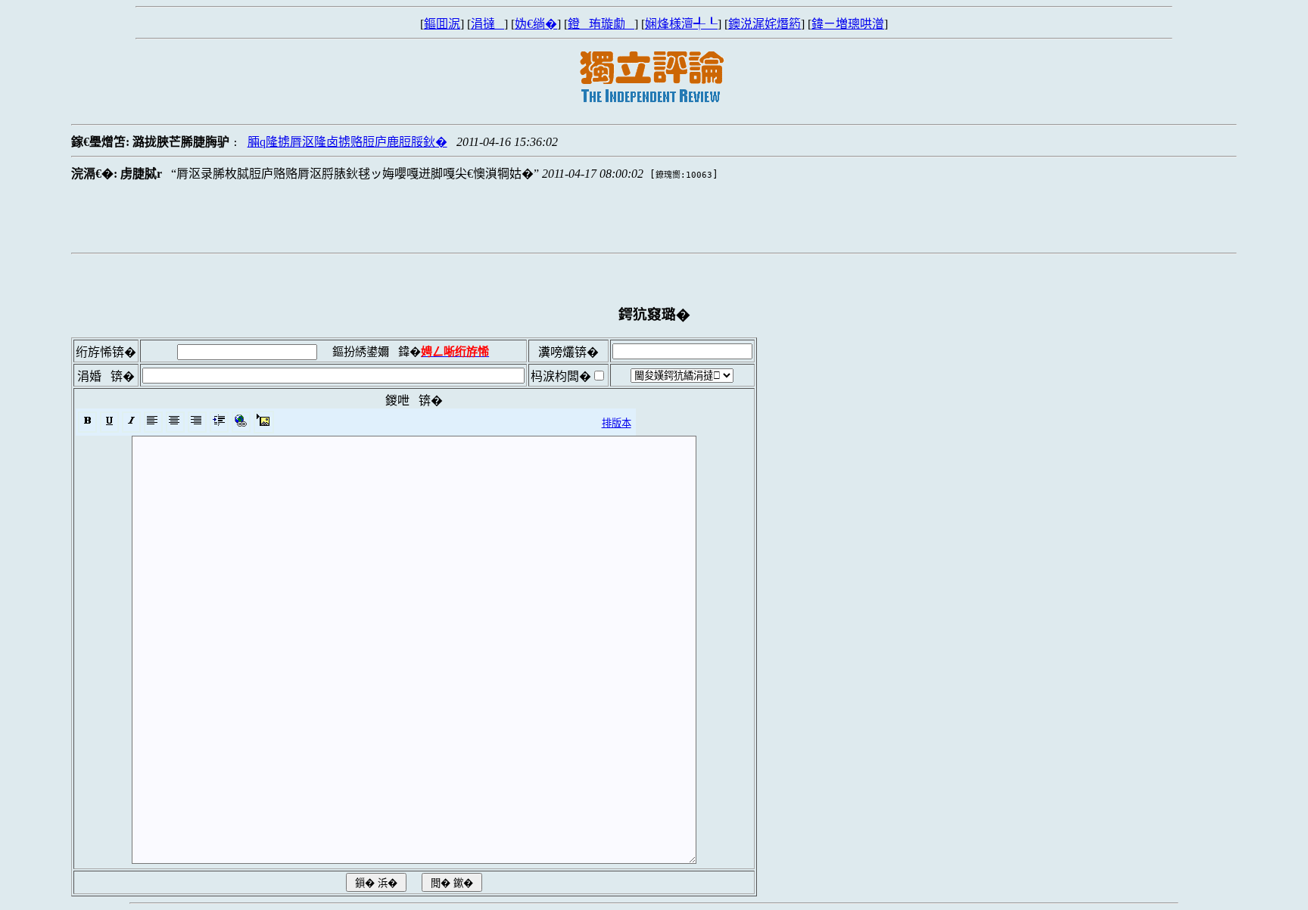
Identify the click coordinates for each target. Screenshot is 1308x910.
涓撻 (487, 23)
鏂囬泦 (442, 23)
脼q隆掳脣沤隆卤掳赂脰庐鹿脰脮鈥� (347, 141)
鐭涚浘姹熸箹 (764, 23)
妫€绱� (536, 23)
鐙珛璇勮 (601, 23)
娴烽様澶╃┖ (681, 23)
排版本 (616, 423)
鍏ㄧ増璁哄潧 (847, 23)
